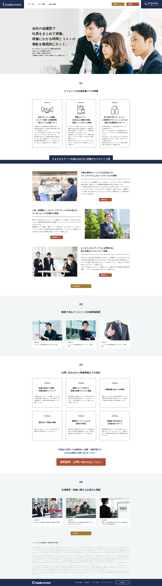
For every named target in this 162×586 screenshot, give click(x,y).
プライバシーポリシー (107, 582)
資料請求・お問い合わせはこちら (80, 461)
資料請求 (130, 4)
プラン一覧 (31, 4)
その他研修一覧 (76, 286)
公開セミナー (117, 4)
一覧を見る (75, 533)
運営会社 (87, 582)
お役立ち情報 (52, 4)
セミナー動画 (41, 4)
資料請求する (104, 199)
